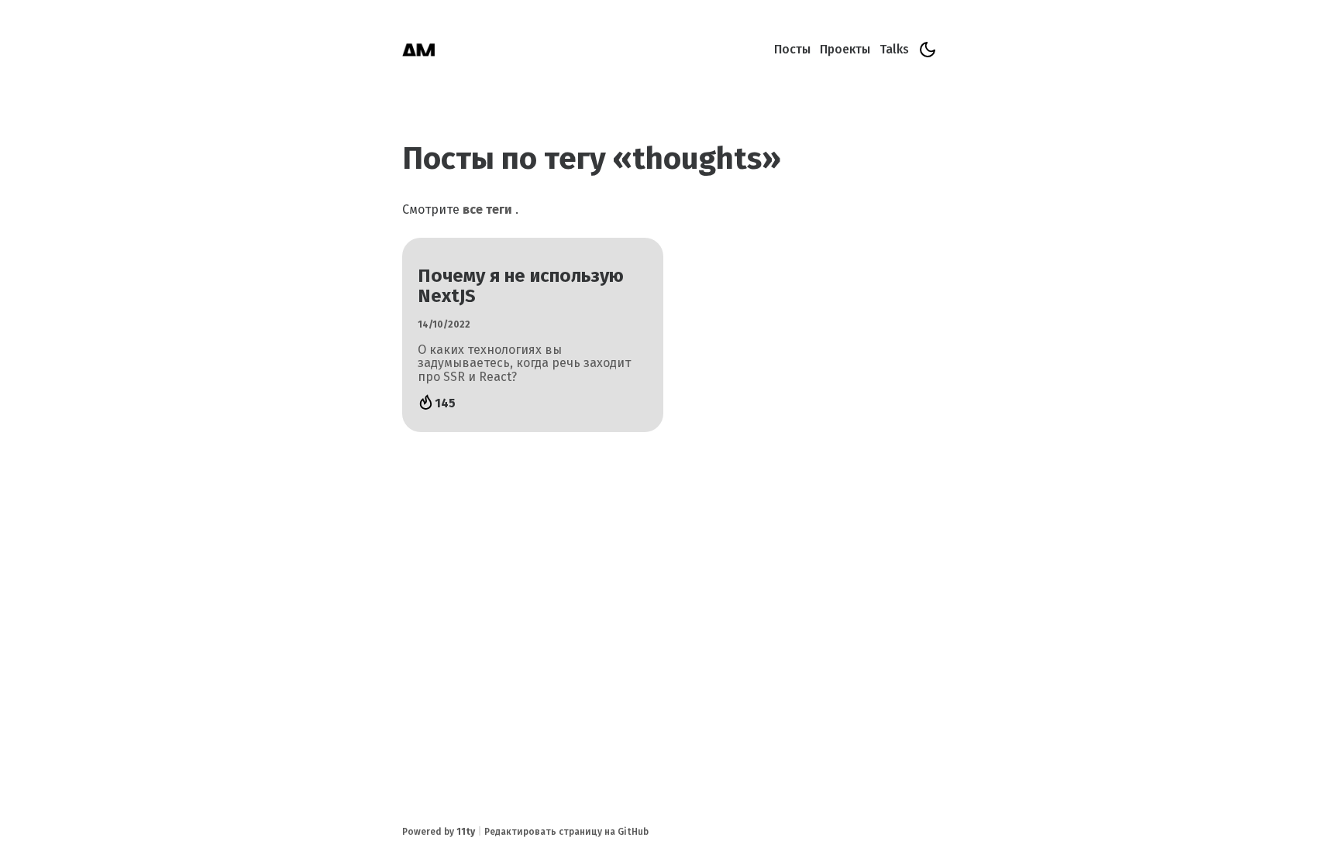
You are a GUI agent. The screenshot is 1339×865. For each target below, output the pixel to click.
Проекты (845, 49)
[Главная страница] (418, 50)
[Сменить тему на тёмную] (927, 49)
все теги (487, 210)
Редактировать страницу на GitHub (566, 832)
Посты (792, 49)
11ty (465, 832)
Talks (894, 49)
